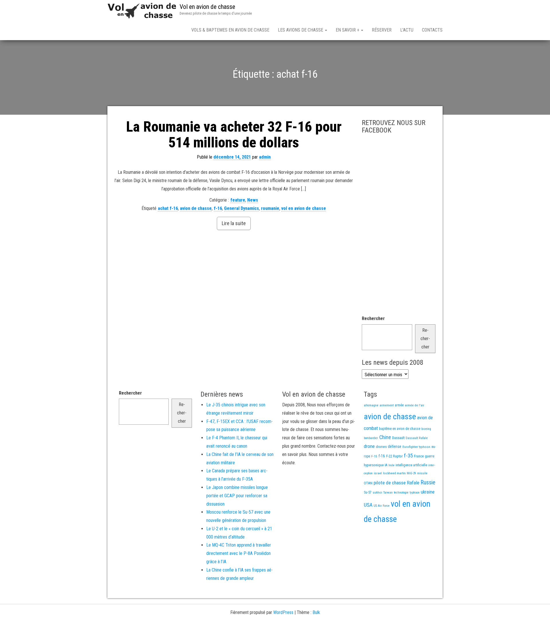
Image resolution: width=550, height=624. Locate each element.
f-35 (408, 455)
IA (386, 465)
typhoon (415, 492)
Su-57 (368, 492)
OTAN (368, 483)
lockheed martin (394, 473)
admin (265, 157)
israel (378, 473)
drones (381, 446)
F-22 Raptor (394, 456)
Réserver (382, 30)
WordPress (283, 612)
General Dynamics (241, 208)
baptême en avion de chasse (399, 429)
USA (368, 505)
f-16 (218, 208)
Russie (428, 482)
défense (394, 446)
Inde (391, 465)
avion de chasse (196, 208)
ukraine (428, 492)
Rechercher (373, 318)
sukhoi (377, 492)
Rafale (413, 482)
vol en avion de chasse (303, 208)
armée (399, 405)
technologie (401, 492)
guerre (429, 456)
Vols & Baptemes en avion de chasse (230, 30)
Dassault (398, 438)
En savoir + (348, 30)
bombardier (371, 438)
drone (369, 446)
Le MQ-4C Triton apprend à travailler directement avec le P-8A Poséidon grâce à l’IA (238, 553)
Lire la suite (234, 223)
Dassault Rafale (417, 438)
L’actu (406, 30)
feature (237, 200)
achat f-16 (168, 208)
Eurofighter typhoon (416, 447)
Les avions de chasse (301, 30)
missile (422, 473)
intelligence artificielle (411, 465)
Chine (385, 437)
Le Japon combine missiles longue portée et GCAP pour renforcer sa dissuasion (237, 496)
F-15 (374, 456)
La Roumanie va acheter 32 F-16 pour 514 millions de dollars (233, 134)
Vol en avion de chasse (207, 6)
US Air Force (382, 506)
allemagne (371, 405)
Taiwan (388, 492)
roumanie (270, 208)
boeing (426, 429)
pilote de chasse (390, 482)
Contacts (432, 30)
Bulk (316, 612)
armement (387, 405)
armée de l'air (414, 405)
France (419, 456)
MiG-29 (411, 473)
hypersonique (374, 465)
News (252, 200)
